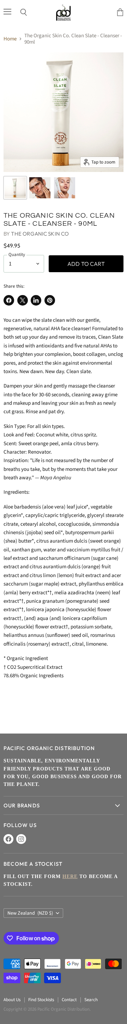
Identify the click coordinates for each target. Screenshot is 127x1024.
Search (91, 1000)
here (70, 876)
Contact (69, 1000)
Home (10, 39)
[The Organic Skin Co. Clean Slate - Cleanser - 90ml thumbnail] (15, 188)
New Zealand (30, 913)
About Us (12, 1000)
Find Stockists (41, 1000)
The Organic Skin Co (40, 233)
